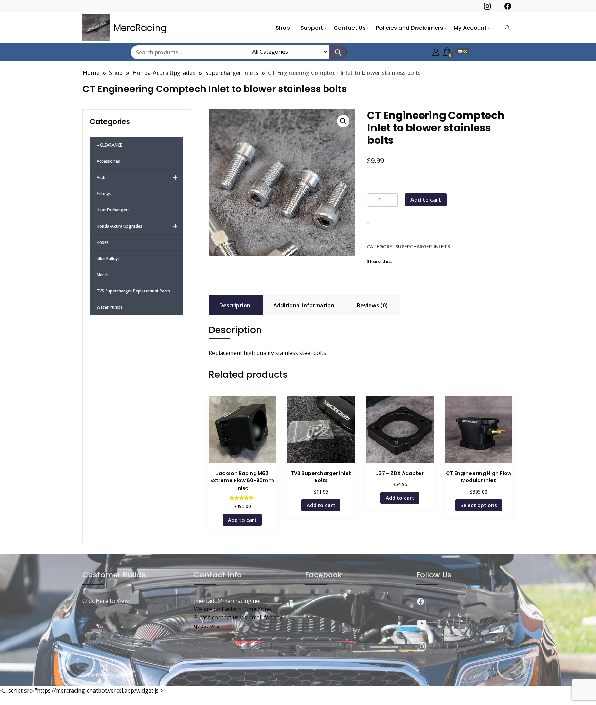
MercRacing (140, 28)
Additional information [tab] (303, 305)
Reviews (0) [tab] (372, 305)
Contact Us (350, 28)
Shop (283, 28)
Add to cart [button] (242, 519)
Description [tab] (234, 305)
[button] (343, 121)
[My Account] (435, 51)
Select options (478, 505)
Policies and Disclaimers (409, 28)
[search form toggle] (507, 27)
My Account (470, 28)
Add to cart (425, 199)
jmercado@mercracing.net (227, 601)
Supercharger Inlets (422, 246)
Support (311, 28)
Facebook (323, 575)
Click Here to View (105, 601)
